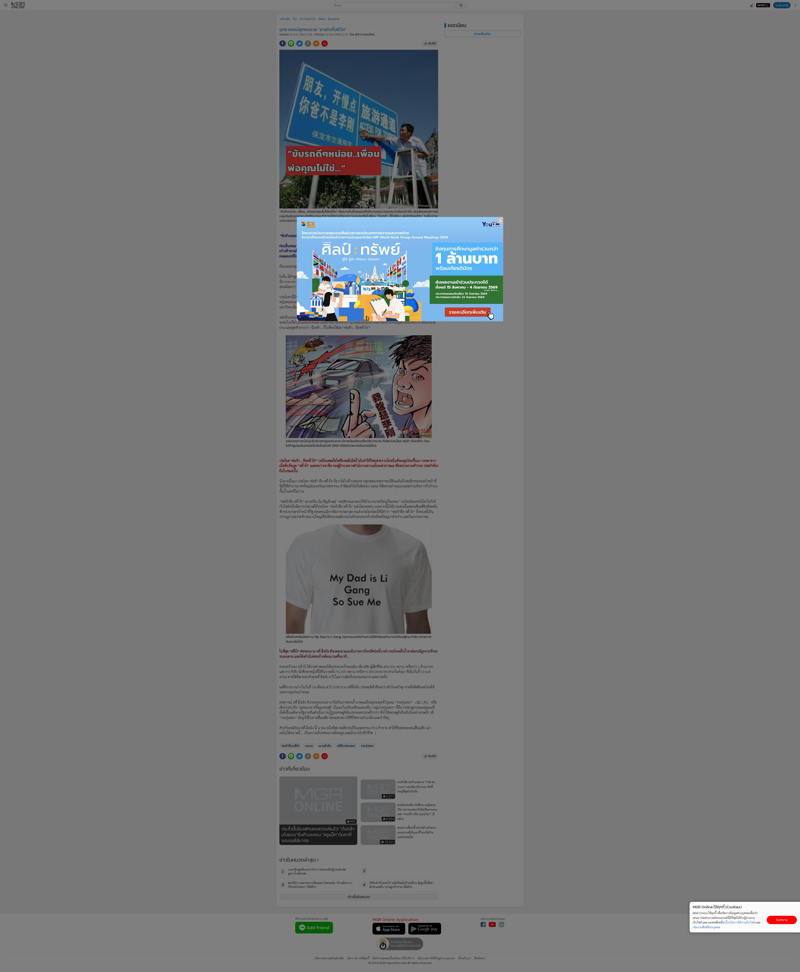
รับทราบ (782, 919)
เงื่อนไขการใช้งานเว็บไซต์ (740, 922)
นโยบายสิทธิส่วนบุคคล (706, 927)
